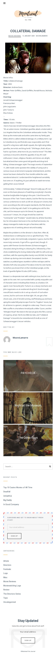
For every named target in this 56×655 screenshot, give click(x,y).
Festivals (7, 569)
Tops (5, 598)
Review (6, 590)
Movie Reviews (14, 36)
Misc (5, 577)
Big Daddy (7, 500)
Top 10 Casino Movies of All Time (17, 487)
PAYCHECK (28, 373)
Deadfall (6, 491)
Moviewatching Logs (12, 585)
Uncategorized (9, 602)
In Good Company (11, 504)
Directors (7, 565)
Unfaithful (7, 496)
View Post (28, 377)
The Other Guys (28, 437)
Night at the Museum (28, 405)
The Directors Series (12, 594)
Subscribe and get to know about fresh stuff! (25, 519)
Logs (5, 573)
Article (6, 561)
